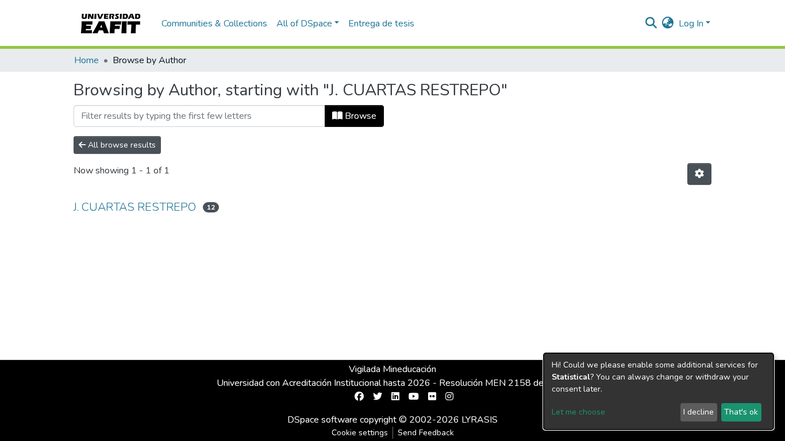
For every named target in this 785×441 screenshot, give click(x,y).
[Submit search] (651, 23)
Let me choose (578, 412)
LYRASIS (479, 419)
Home (86, 60)
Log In (691, 23)
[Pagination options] (699, 174)
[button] (668, 23)
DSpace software (322, 419)
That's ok (741, 412)
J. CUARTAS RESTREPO (135, 207)
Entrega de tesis (381, 23)
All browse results (121, 145)
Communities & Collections (214, 23)
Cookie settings (360, 432)
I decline (698, 412)
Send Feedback (426, 432)
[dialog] (659, 391)
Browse (359, 116)
